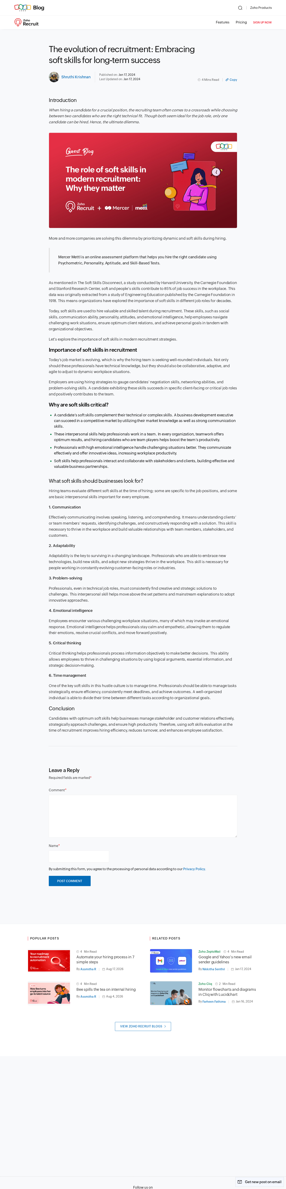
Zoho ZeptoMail (209, 951)
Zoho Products (261, 7)
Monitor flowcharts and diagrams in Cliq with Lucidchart (227, 992)
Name (53, 846)
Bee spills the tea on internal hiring (106, 989)
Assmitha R (88, 969)
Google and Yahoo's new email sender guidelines (224, 959)
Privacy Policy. (194, 869)
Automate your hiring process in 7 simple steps (105, 959)
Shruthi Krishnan (76, 77)
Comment (57, 790)
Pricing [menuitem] (241, 22)
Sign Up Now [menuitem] (262, 22)
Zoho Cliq (205, 984)
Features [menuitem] (222, 22)
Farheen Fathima (214, 1001)
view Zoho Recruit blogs (141, 1026)
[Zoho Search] (240, 8)
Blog (38, 7)
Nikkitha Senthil (213, 969)
